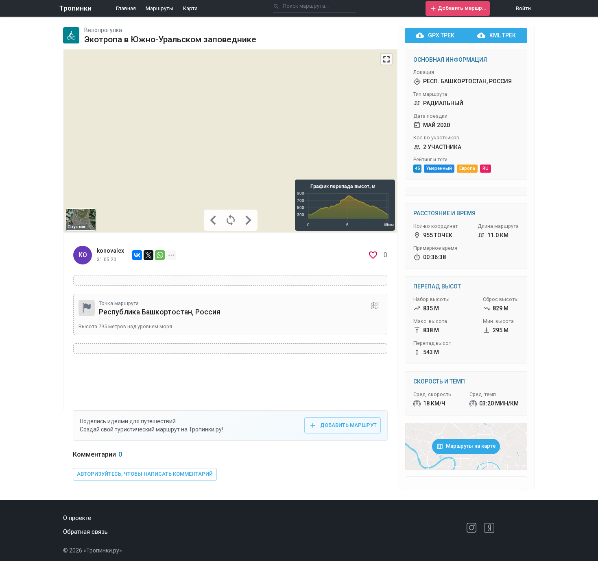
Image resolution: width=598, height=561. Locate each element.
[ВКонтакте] (137, 255)
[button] (458, 8)
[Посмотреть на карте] (374, 305)
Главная (126, 8)
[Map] (230, 141)
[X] (148, 255)
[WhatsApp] (160, 255)
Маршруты (159, 8)
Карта (190, 8)
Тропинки (75, 8)
